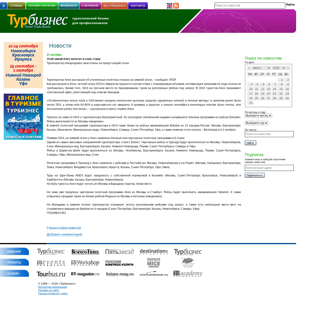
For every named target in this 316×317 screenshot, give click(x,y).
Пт (274, 74)
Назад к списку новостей (65, 227)
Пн (250, 74)
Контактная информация (52, 287)
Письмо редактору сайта (53, 293)
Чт (268, 74)
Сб (280, 74)
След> (288, 68)
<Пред (249, 68)
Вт (256, 74)
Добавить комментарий (64, 234)
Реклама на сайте (48, 290)
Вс (286, 74)
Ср (262, 74)
